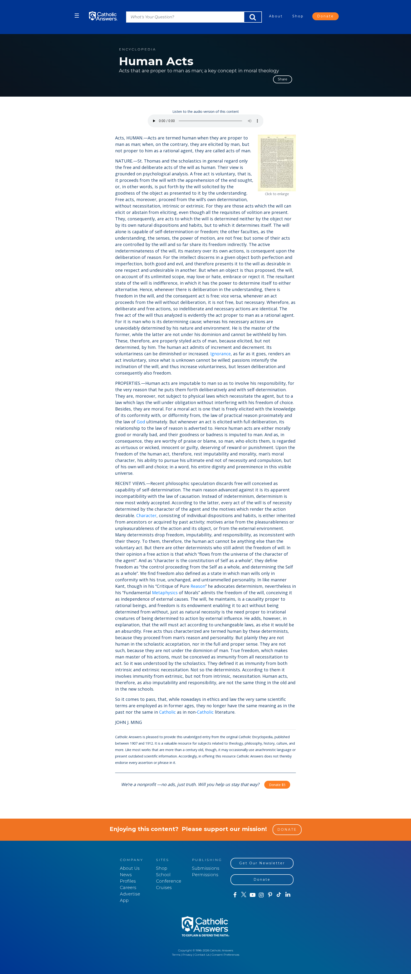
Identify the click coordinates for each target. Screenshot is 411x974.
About (276, 16)
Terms (176, 954)
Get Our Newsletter (262, 863)
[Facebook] (234, 895)
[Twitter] (243, 895)
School (163, 874)
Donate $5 (277, 784)
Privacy (187, 954)
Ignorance (220, 353)
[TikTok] (278, 895)
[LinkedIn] (288, 894)
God (141, 422)
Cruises (164, 887)
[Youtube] (252, 895)
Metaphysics (165, 592)
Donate (325, 16)
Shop (298, 16)
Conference (168, 881)
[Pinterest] (270, 895)
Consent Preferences (225, 954)
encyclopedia (137, 49)
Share (282, 79)
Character (146, 515)
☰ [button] (76, 15)
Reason (198, 586)
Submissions (205, 868)
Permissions (205, 874)
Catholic (167, 712)
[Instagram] (261, 895)
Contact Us (202, 954)
